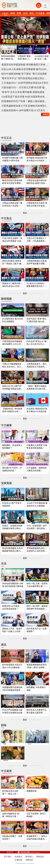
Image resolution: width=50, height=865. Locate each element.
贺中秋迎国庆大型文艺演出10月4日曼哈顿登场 (12, 666)
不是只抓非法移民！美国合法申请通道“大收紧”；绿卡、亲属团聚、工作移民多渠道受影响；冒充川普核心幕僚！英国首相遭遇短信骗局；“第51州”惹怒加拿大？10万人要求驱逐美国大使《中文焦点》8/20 (12, 239)
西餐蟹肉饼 (31, 791)
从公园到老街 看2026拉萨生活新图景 (12, 320)
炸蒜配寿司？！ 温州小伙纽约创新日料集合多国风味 (36, 837)
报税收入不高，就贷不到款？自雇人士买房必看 (12, 630)
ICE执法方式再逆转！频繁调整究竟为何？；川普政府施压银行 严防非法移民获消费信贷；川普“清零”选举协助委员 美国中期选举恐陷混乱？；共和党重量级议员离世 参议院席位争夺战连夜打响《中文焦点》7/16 (36, 285)
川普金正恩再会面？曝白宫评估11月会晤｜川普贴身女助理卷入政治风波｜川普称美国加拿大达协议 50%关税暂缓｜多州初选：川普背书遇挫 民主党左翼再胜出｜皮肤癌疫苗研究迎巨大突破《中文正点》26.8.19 (12, 204)
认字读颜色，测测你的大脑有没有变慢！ (36, 469)
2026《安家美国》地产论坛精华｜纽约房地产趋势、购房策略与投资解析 (37, 527)
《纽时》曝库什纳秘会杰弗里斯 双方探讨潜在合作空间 (36, 387)
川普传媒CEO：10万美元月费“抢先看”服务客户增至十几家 (25, 87)
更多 (45, 114)
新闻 (12, 13)
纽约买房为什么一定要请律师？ (36, 630)
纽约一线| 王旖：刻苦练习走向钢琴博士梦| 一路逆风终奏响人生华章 (37, 585)
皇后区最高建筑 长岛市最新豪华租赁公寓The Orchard (12, 549)
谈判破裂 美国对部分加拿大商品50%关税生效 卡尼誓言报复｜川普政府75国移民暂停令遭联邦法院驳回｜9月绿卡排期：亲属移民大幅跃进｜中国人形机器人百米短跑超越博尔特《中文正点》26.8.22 (37, 159)
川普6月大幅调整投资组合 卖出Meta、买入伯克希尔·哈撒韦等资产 (12, 365)
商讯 (31, 13)
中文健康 (40, 13)
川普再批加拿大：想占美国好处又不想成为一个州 (36, 365)
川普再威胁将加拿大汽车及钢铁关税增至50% (25, 105)
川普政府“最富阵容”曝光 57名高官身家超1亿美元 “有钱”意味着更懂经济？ (25, 57)
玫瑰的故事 (5, 760)
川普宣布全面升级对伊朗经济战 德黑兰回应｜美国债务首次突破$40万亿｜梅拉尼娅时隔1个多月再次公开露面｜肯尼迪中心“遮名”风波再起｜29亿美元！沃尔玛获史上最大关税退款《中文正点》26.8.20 (37, 182)
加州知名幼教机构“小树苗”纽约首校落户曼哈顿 (8, 57)
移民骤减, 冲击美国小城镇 (36, 688)
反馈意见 (18, 857)
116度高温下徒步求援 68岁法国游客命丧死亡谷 (25, 96)
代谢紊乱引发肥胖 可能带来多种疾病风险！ (36, 446)
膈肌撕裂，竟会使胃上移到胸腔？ (12, 446)
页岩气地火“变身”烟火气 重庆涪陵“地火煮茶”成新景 (36, 320)
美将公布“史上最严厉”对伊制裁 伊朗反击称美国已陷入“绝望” (12, 387)
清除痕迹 (29, 860)
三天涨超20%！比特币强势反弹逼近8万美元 (25, 83)
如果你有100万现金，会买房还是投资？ (11, 607)
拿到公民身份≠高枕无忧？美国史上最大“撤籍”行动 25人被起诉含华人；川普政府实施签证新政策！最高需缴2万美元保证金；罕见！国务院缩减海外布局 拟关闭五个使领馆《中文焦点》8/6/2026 (12, 262)
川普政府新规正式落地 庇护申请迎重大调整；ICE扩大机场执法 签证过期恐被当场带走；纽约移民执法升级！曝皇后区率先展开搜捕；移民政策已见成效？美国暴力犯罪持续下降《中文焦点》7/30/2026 (36, 262)
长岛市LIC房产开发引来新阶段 (12, 504)
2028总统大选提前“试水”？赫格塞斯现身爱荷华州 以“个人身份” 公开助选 (42, 57)
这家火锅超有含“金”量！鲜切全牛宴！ (11, 815)
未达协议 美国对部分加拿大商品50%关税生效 (36, 410)
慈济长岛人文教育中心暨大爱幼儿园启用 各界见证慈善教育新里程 (36, 711)
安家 (19, 13)
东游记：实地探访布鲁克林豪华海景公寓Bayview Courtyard (12, 527)
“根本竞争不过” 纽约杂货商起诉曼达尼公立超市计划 (25, 78)
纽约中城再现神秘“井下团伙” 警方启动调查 (24, 73)
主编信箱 (18, 860)
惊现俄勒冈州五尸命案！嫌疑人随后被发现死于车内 (25, 101)
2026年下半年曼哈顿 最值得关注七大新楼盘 (37, 504)
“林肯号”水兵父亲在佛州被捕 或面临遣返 (22, 92)
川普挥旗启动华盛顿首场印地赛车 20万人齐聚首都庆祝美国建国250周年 (12, 343)
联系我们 (29, 857)
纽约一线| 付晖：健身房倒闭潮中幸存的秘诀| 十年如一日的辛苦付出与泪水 (37, 607)
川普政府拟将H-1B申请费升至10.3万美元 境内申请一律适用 (25, 110)
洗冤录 (4, 743)
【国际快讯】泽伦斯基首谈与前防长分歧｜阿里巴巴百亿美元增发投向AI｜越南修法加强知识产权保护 (12, 410)
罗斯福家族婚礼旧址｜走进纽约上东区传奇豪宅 (37, 549)
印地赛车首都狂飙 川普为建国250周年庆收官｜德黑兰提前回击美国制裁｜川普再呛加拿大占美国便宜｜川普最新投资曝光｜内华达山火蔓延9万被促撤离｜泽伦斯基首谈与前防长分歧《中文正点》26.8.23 (12, 159)
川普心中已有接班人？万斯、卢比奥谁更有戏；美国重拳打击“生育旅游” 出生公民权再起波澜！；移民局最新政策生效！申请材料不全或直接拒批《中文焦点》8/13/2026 (37, 239)
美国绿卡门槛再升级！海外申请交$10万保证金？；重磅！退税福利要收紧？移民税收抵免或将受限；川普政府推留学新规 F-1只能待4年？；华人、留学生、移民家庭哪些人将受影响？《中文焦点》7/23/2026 (12, 285)
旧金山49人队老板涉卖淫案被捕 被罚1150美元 (25, 69)
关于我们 (7, 857)
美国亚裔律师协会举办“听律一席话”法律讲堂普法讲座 (36, 666)
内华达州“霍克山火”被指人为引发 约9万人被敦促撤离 (36, 343)
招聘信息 (40, 857)
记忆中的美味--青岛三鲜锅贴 (36, 815)
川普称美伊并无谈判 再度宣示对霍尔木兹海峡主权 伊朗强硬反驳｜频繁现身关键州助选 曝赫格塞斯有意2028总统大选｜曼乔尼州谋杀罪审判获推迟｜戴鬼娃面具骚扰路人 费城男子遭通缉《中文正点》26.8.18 (36, 204)
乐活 (25, 13)
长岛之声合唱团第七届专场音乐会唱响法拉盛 (12, 711)
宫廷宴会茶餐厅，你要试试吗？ (12, 837)
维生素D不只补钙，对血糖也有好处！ (12, 469)
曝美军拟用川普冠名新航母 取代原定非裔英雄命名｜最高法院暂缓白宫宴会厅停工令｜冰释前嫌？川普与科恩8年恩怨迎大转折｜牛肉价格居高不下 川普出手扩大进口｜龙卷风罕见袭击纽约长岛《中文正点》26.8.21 (12, 182)
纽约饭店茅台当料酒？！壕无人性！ (10, 792)
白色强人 (29, 743)
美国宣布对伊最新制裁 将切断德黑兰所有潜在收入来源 (25, 64)
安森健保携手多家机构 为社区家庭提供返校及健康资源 (12, 688)
